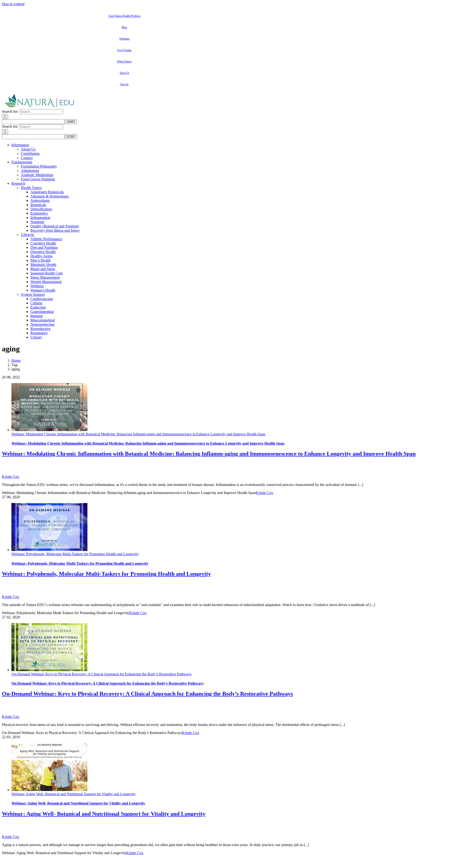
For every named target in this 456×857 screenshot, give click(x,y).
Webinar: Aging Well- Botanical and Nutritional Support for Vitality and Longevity (73, 794)
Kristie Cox (10, 477)
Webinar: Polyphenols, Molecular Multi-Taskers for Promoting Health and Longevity (75, 554)
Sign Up (124, 73)
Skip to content (13, 4)
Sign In (124, 84)
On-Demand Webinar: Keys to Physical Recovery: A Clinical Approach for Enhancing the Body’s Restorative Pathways (101, 674)
